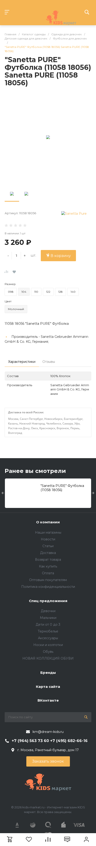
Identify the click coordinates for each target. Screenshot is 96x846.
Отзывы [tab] (48, 362)
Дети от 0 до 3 (48, 624)
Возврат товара (48, 559)
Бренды (48, 672)
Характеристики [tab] (21, 362)
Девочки (48, 611)
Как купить (48, 566)
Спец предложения (48, 601)
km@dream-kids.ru (48, 732)
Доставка (48, 553)
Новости (48, 539)
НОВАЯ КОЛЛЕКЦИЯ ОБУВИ (48, 658)
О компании (48, 522)
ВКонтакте (48, 700)
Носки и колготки (48, 645)
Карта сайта (48, 686)
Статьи (48, 546)
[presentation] (3, 493)
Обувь (48, 652)
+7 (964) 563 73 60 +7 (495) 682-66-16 (50, 741)
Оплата (48, 573)
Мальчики (48, 618)
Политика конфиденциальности (48, 587)
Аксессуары (48, 638)
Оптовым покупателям (48, 580)
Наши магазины (48, 532)
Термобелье (48, 631)
